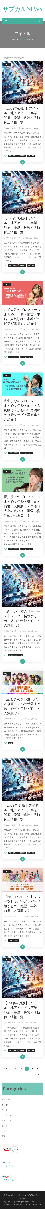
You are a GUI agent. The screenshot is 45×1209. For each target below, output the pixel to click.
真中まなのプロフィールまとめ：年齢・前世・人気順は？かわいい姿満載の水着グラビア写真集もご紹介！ (22, 410)
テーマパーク (7, 1120)
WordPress (18, 1204)
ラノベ (5, 1131)
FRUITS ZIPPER (14, 357)
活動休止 (15, 156)
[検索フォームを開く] (39, 21)
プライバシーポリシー (32, 1204)
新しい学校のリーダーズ (15, 655)
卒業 (10, 156)
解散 (33, 156)
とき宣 (10, 743)
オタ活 (5, 1104)
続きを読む (19, 162)
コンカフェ (6, 1115)
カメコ (5, 1110)
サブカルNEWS (22, 9)
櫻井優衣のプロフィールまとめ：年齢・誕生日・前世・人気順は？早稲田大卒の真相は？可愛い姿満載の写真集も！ (22, 506)
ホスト (5, 1125)
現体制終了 (23, 156)
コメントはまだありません (30, 128)
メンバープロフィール (26, 357)
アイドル (7, 64)
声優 (4, 1136)
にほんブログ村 (8, 1166)
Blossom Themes (34, 1201)
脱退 (29, 156)
